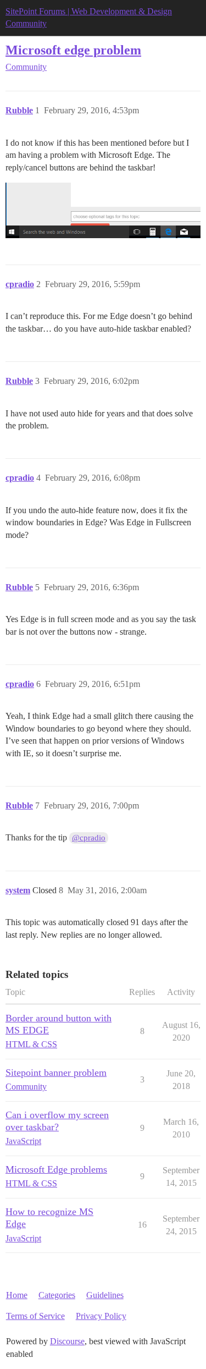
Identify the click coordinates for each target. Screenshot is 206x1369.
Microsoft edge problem (73, 49)
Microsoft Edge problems (56, 1169)
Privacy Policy (101, 1316)
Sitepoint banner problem (56, 1072)
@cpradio (88, 837)
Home (16, 1295)
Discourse (67, 1341)
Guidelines (105, 1295)
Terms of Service (35, 1316)
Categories (56, 1295)
